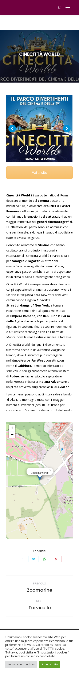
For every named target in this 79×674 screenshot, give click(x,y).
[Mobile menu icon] (67, 7)
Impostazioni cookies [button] (21, 664)
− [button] (12, 434)
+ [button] (12, 428)
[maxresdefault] (39, 128)
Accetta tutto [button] (50, 664)
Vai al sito (39, 172)
